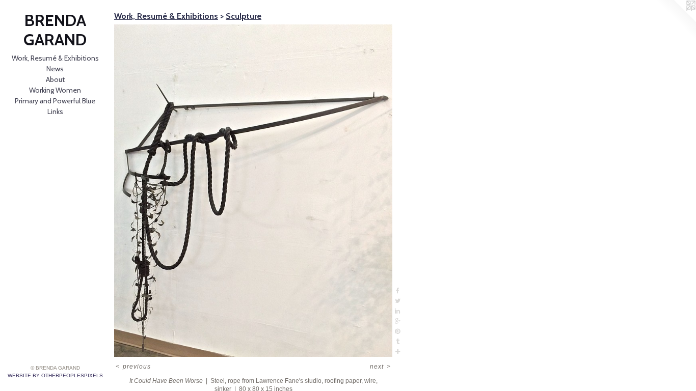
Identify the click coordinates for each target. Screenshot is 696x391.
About (55, 79)
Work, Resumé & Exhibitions (55, 58)
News (55, 68)
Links (55, 111)
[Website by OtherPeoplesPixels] (675, 20)
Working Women (55, 90)
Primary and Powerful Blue (55, 100)
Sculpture (243, 16)
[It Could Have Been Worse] (253, 190)
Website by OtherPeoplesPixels (55, 375)
